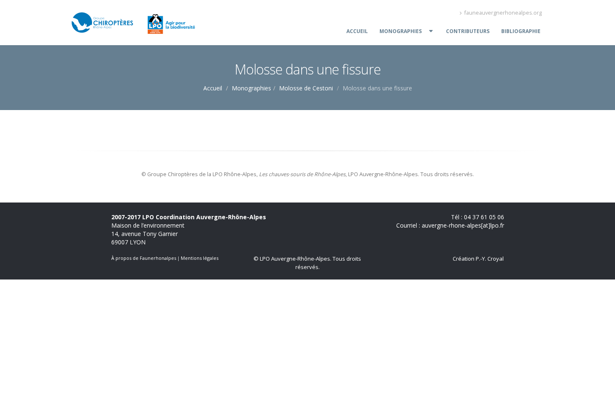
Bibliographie (521, 31)
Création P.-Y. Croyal (478, 258)
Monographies (400, 31)
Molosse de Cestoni (306, 88)
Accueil (357, 31)
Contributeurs (467, 31)
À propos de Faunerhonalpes (143, 258)
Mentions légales (199, 258)
